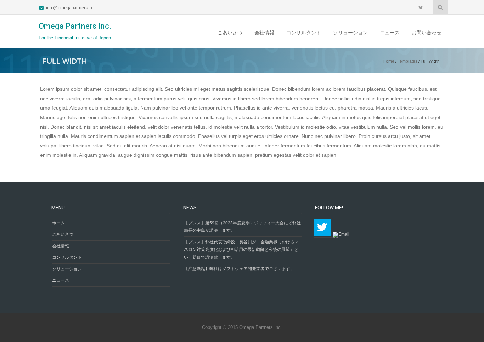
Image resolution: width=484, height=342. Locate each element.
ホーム (58, 222)
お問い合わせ (426, 32)
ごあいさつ (230, 32)
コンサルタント (303, 32)
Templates (407, 61)
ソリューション (350, 32)
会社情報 (264, 32)
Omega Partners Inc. (75, 26)
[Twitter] (421, 7)
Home (388, 61)
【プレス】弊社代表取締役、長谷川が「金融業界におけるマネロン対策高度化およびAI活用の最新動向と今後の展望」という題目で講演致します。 (241, 250)
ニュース (390, 32)
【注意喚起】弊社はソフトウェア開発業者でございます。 (239, 268)
